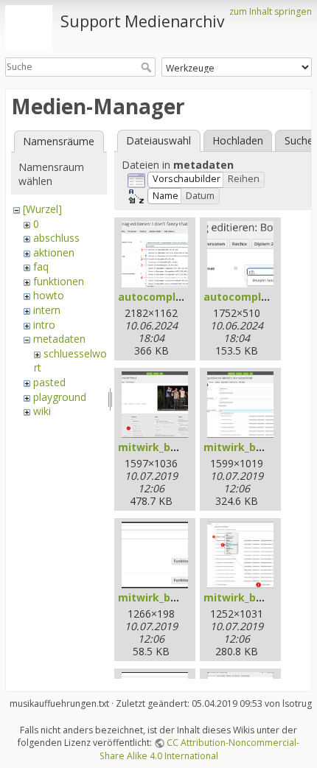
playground (59, 397)
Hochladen (237, 140)
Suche (148, 67)
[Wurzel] (42, 209)
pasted (49, 382)
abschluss (56, 238)
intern (46, 310)
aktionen (53, 252)
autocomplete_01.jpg (174, 297)
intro (44, 325)
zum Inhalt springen (270, 11)
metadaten (59, 339)
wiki (42, 411)
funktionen (58, 281)
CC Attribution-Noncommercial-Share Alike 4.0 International (200, 748)
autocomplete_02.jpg (259, 297)
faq (41, 266)
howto (48, 295)
